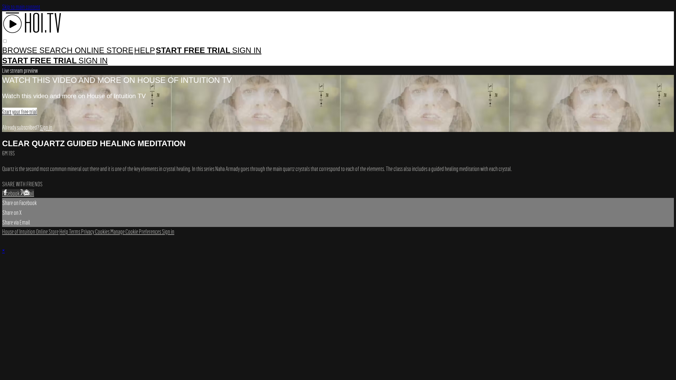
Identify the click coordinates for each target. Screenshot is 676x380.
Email (29, 193)
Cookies (102, 231)
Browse (20, 50)
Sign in (246, 50)
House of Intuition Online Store (30, 231)
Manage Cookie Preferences (136, 231)
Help (144, 50)
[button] (5, 41)
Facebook (11, 193)
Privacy (88, 231)
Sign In (93, 60)
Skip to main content (21, 7)
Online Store (104, 50)
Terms (75, 231)
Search (57, 50)
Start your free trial (19, 112)
